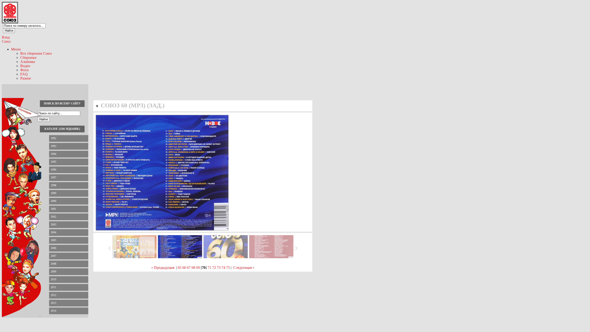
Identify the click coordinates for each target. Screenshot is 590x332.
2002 (53, 216)
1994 (53, 154)
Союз (6, 41)
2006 (53, 248)
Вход (6, 37)
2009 (53, 271)
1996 (53, 169)
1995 (53, 161)
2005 (53, 240)
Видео (25, 66)
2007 (53, 256)
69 (198, 268)
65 (179, 268)
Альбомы (27, 62)
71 (209, 268)
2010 (53, 279)
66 (184, 268)
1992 (53, 138)
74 (223, 268)
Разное (25, 78)
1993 (53, 146)
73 (219, 268)
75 (228, 268)
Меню (16, 49)
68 (193, 268)
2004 (53, 232)
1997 (53, 177)
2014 (53, 310)
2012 (53, 295)
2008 (53, 263)
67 (189, 268)
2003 (53, 224)
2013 (53, 303)
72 (214, 268)
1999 (53, 193)
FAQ (24, 74)
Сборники (28, 57)
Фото (24, 70)
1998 (53, 185)
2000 (53, 201)
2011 (53, 287)
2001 (53, 208)
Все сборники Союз (36, 53)
